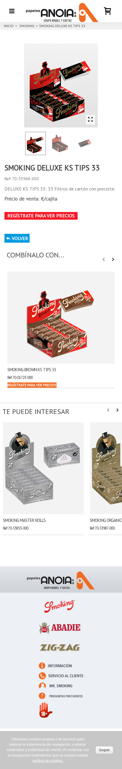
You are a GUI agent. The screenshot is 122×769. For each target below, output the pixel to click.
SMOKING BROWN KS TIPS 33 (31, 369)
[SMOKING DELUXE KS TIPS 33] (61, 85)
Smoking (26, 26)
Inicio (9, 26)
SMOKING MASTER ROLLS (24, 520)
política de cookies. (48, 761)
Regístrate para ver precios (41, 215)
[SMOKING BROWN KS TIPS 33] (61, 318)
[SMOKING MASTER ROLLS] (43, 468)
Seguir (104, 750)
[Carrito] (108, 7)
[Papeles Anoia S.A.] (61, 11)
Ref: (7, 178)
